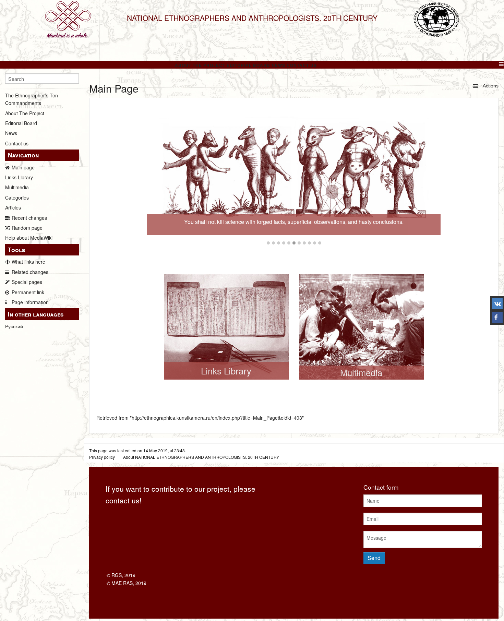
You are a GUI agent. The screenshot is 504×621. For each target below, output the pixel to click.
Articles (13, 207)
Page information (30, 302)
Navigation (23, 155)
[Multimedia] (361, 326)
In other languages (35, 314)
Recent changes (29, 217)
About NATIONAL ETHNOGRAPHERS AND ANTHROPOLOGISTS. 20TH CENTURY (201, 457)
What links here (28, 261)
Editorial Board (248, 65)
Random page (27, 227)
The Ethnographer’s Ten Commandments (31, 99)
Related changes (30, 271)
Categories (17, 197)
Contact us (16, 143)
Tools (16, 250)
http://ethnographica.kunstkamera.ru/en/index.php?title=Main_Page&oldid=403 (217, 417)
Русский (14, 326)
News (278, 65)
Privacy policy (102, 457)
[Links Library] (226, 326)
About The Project (200, 65)
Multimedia (17, 187)
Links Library (19, 177)
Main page (23, 167)
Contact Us (302, 65)
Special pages (27, 281)
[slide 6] (294, 173)
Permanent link (28, 292)
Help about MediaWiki (28, 237)
